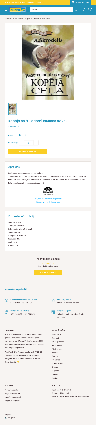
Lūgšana (55, 371)
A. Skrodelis (13, 127)
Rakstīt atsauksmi (48, 272)
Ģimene (55, 367)
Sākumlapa (8, 19)
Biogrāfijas (56, 360)
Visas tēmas (57, 345)
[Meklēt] (76, 9)
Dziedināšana (57, 363)
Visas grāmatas (58, 342)
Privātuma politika (11, 390)
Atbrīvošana (56, 349)
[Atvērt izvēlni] (6, 10)
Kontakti (55, 378)
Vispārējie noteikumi (12, 401)
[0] (89, 9)
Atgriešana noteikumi (13, 397)
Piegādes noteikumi (12, 393)
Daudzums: (13, 143)
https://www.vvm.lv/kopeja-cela (48, 202)
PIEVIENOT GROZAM (28, 151)
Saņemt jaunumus (82, 2)
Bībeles (55, 356)
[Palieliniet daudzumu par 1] (35, 142)
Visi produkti (19, 19)
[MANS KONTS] (84, 9)
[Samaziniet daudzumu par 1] (21, 142)
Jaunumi (55, 338)
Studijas (55, 374)
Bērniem (55, 353)
